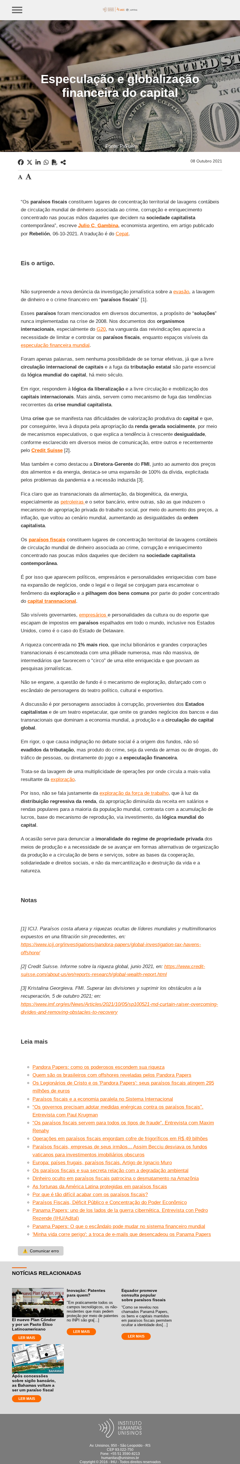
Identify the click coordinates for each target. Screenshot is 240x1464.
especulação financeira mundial (55, 345)
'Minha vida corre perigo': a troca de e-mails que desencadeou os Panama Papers (121, 1234)
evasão (181, 291)
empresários (93, 615)
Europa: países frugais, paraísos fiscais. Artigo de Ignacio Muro (102, 1162)
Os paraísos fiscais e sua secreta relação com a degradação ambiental (110, 1170)
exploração (63, 779)
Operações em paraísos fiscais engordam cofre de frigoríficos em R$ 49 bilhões (120, 1138)
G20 (101, 329)
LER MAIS (26, 1338)
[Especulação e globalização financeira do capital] (63, 162)
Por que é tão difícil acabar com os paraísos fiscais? (90, 1194)
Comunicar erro (41, 1251)
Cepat (122, 234)
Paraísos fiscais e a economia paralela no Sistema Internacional (102, 1099)
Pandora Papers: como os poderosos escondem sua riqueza (98, 1067)
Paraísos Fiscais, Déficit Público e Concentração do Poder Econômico (109, 1202)
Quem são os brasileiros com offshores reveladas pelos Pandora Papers (111, 1075)
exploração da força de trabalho (134, 793)
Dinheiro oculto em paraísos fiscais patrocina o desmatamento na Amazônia (115, 1178)
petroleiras (73, 502)
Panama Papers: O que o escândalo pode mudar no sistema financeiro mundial (118, 1226)
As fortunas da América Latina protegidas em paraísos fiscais (99, 1186)
